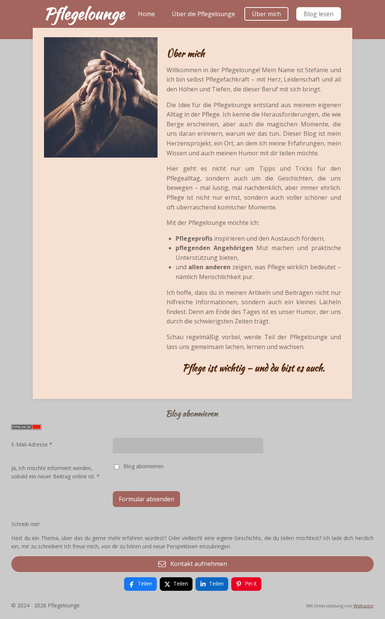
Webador (363, 605)
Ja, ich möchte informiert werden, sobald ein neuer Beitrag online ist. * (55, 472)
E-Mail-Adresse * (31, 444)
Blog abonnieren (143, 466)
